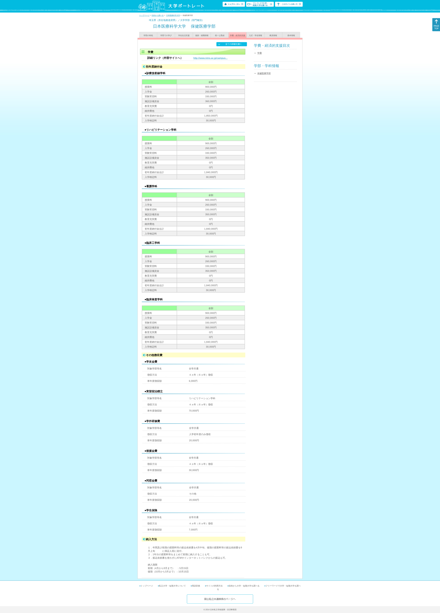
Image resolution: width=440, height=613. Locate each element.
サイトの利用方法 (214, 586)
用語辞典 (196, 586)
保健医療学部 (264, 73)
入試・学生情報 (255, 35)
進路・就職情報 (201, 35)
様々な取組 (219, 35)
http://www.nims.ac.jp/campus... (210, 58)
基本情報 (291, 35)
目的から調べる (158, 15)
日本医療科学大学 (173, 15)
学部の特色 (148, 35)
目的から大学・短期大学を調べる (244, 586)
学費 (259, 53)
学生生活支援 (184, 35)
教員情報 (273, 35)
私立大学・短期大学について (172, 586)
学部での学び (166, 35)
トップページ (144, 15)
